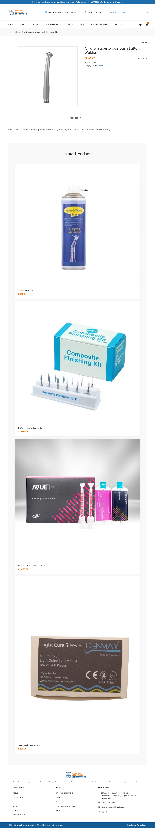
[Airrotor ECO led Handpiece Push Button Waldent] (143, 42)
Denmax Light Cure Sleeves (29, 745)
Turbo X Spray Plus (25, 290)
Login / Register (140, 24)
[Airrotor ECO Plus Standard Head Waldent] (146, 42)
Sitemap (59, 825)
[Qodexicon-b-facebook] (99, 812)
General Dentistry (97, 66)
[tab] (75, 119)
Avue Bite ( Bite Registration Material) (33, 565)
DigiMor (142, 825)
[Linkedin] (103, 812)
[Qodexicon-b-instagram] (107, 812)
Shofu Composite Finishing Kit (30, 428)
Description (75, 118)
